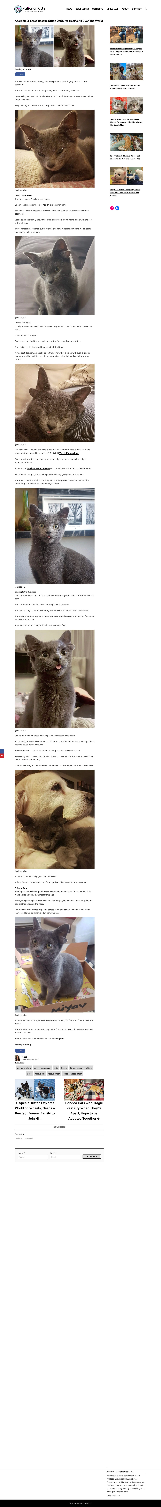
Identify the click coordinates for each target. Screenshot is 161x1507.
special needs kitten (73, 1074)
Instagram (59, 1038)
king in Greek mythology (38, 468)
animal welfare (24, 1068)
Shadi (25, 1056)
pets (29, 1074)
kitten (64, 1068)
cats (56, 1068)
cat (35, 1068)
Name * (21, 1153)
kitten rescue (76, 1068)
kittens (89, 1068)
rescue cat (40, 1074)
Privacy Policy (113, 1496)
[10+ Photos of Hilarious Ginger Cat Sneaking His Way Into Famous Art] (126, 142)
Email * (53, 1153)
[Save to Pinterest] (2, 756)
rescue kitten (54, 1074)
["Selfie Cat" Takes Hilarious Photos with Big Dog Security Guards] (126, 71)
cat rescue (45, 1068)
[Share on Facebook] (2, 751)
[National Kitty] (30, 9)
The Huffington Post (69, 453)
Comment (19, 1134)
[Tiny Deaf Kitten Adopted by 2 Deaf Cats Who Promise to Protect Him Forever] (126, 176)
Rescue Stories (19, 1063)
